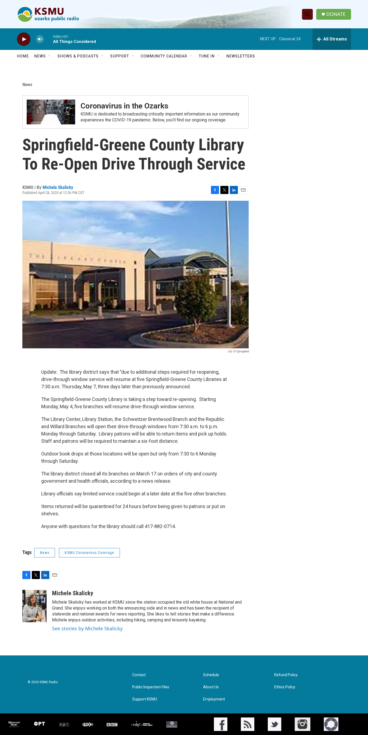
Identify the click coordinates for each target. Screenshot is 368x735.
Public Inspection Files (150, 687)
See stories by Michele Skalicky (87, 628)
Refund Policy (286, 675)
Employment (214, 699)
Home (23, 56)
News (40, 56)
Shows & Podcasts (78, 56)
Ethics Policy (284, 687)
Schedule (211, 675)
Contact (139, 675)
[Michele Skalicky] (34, 606)
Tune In (207, 56)
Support (119, 56)
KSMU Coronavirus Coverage (89, 552)
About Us (211, 687)
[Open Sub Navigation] (50, 56)
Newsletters (240, 56)
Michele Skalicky (58, 187)
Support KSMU (144, 699)
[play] (23, 39)
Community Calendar (164, 56)
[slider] (48, 39)
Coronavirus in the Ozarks (124, 105)
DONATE (336, 14)
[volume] (39, 39)
